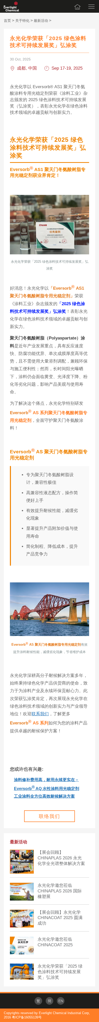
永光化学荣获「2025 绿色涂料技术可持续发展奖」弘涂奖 (60, 972)
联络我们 (49, 816)
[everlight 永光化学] (11, 6)
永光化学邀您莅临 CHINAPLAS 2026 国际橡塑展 (60, 891)
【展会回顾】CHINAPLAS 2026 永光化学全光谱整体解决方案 (61, 858)
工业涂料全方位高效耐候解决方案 (44, 796)
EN (60, 1001)
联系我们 (40, 713)
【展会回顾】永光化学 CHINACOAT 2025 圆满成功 (60, 918)
